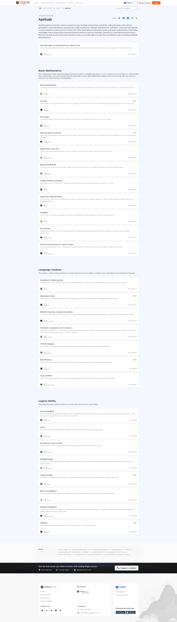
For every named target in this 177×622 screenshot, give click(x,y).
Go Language (110, 552)
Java (59, 549)
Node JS (127, 549)
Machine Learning (63, 552)
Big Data (86, 552)
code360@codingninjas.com (89, 613)
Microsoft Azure (79, 554)
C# (118, 552)
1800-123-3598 (85, 609)
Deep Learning (76, 552)
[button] (127, 8)
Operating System (97, 552)
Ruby (124, 552)
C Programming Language (79, 549)
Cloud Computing (116, 549)
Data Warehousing (109, 554)
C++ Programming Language (99, 549)
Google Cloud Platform (94, 554)
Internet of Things (124, 554)
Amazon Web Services (64, 554)
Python (66, 549)
